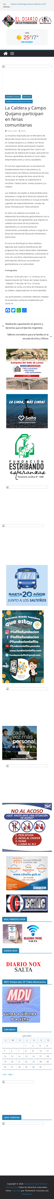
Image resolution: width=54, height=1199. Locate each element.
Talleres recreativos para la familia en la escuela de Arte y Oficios (27, 336)
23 (33, 1061)
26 (5, 1067)
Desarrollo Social (13, 97)
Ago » (10, 1074)
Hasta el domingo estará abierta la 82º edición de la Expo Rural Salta (28, 5)
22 (26, 1061)
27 (12, 1067)
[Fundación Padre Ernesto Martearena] (5, 53)
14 (19, 1056)
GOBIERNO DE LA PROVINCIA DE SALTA (19, 102)
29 (26, 1067)
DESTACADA (27, 97)
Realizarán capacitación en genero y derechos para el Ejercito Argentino (24, 325)
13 (12, 1056)
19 (5, 1061)
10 (40, 1051)
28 (19, 1067)
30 (33, 1067)
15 (26, 1056)
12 (5, 1056)
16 (33, 1056)
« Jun (4, 1074)
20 (12, 1061)
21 (19, 1061)
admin (23, 131)
